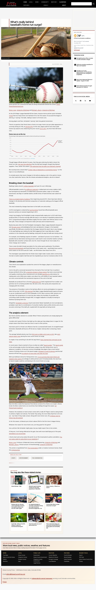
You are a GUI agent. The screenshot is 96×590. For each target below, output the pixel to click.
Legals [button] (46, 5)
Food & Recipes (68, 555)
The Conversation (33, 448)
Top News (5, 555)
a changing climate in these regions (36, 272)
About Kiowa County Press (85, 559)
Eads (19, 561)
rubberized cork (36, 281)
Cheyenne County (22, 557)
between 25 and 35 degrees (47, 351)
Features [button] (26, 5)
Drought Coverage (53, 559)
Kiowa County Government (40, 557)
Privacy (81, 561)
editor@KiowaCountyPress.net (15, 574)
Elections (5, 561)
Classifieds (62, 2)
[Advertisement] (84, 158)
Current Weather (53, 555)
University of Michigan (23, 110)
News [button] (36, 2)
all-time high (29, 126)
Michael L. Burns (36, 110)
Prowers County (22, 559)
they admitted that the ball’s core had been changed (45, 166)
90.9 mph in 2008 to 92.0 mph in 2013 (43, 334)
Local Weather (52, 561)
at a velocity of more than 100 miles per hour (35, 353)
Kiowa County (21, 555)
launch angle (59, 345)
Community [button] (44, 2)
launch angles (48, 345)
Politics (5, 559)
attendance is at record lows (17, 433)
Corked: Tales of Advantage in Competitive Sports (42, 170)
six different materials (31, 189)
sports (13, 458)
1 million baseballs (28, 186)
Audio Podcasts (68, 559)
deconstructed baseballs (16, 248)
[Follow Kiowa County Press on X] (76, 100)
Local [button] (30, 2)
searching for (46, 274)
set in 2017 (43, 128)
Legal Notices (37, 563)
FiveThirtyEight (33, 210)
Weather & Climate (53, 557)
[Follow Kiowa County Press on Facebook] (80, 100)
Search (81, 555)
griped (11, 115)
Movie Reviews (67, 557)
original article (15, 450)
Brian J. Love (12, 110)
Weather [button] (53, 2)
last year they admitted (25, 164)
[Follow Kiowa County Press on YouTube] (90, 100)
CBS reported (29, 291)
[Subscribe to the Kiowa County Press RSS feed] (85, 100)
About (64, 5)
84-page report (16, 227)
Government (37, 555)
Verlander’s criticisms (22, 303)
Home (25, 2)
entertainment (23, 458)
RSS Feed (81, 557)
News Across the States (9, 557)
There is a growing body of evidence (19, 199)
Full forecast (77, 50)
